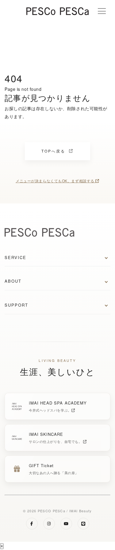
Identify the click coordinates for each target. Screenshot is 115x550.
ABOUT (13, 281)
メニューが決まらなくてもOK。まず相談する (55, 180)
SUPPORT (16, 305)
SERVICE (15, 257)
